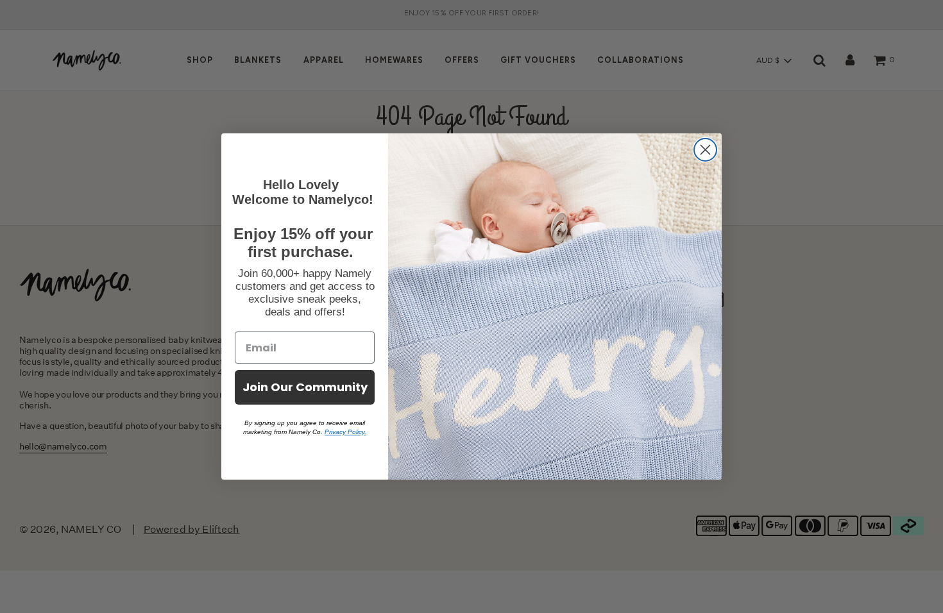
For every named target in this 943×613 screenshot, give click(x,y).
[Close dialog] (705, 150)
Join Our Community (305, 387)
